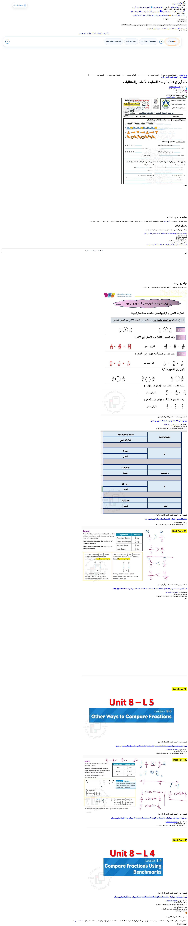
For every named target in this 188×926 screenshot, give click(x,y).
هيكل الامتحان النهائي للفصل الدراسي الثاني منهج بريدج (166, 519)
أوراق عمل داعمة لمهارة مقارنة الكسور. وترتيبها (169, 421)
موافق (184, 924)
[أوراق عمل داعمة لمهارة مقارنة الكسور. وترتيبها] (144, 415)
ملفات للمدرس (163, 28)
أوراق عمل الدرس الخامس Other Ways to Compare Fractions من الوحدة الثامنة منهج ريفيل (151, 746)
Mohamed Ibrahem (172, 592)
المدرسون (183, 28)
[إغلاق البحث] (163, 19)
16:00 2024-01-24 (174, 87)
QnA (94, 33)
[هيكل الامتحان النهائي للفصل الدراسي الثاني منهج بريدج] (144, 513)
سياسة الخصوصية (78, 920)
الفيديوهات (83, 33)
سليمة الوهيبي (170, 97)
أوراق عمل (166, 221)
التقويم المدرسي (152, 28)
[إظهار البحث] (186, 17)
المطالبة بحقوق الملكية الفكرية (94, 250)
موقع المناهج (183, 75)
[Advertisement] (128, 60)
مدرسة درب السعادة (171, 424)
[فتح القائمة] (186, 8)
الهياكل (89, 33)
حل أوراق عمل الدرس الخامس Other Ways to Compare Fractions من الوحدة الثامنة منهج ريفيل (149, 588)
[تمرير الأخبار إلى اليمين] (161, 42)
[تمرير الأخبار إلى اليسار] (7, 42)
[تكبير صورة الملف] (154, 183)
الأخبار (178, 28)
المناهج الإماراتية (182, 21)
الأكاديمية (105, 33)
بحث (166, 19)
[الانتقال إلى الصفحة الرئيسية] (182, 3)
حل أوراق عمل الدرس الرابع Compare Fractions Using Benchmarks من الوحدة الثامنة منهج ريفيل (149, 818)
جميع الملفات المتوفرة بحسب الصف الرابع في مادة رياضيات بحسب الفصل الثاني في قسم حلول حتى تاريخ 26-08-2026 (154, 25)
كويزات (99, 33)
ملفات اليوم (172, 28)
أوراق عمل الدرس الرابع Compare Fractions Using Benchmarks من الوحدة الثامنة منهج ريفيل (150, 897)
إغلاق (179, 924)
